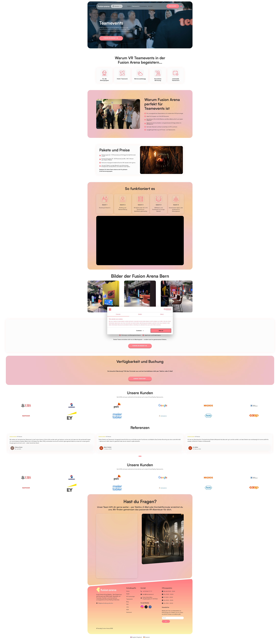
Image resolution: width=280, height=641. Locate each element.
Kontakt (150, 6)
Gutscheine (143, 6)
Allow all (161, 330)
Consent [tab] (118, 314)
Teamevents (135, 6)
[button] (137, 456)
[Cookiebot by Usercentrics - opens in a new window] (164, 309)
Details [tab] (140, 314)
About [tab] (161, 314)
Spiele (129, 6)
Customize (139, 330)
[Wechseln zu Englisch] (181, 6)
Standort (117, 6)
